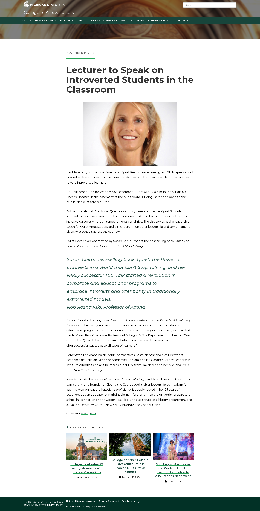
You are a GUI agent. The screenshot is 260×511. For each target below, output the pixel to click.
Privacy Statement (109, 501)
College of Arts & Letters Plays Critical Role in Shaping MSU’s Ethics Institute (130, 466)
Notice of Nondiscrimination (81, 501)
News (93, 413)
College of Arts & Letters (49, 12)
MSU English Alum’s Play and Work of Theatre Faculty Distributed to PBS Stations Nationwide (173, 470)
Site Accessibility (131, 501)
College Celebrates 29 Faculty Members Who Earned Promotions (86, 468)
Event (84, 413)
